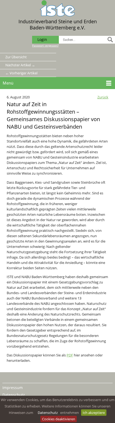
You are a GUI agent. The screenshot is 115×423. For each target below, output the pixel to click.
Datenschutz (48, 412)
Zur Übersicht (16, 57)
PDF (70, 355)
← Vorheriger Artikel (21, 73)
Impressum (12, 387)
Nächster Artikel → (20, 65)
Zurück (102, 97)
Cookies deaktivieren (58, 419)
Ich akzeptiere (94, 412)
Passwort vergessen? (45, 45)
